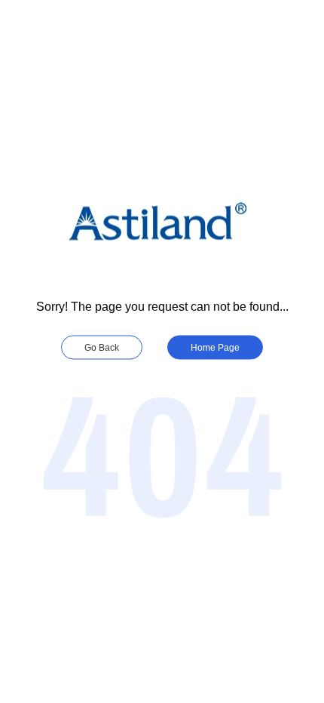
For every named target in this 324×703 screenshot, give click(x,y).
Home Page (215, 347)
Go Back (101, 347)
